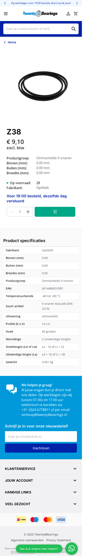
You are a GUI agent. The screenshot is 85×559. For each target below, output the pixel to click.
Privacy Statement (58, 540)
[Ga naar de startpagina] (40, 13)
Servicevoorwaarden (22, 551)
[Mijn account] (68, 13)
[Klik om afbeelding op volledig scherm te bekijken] (41, 85)
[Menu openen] (5, 13)
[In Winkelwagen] (55, 212)
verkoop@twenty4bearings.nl (44, 414)
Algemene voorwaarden (27, 540)
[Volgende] (77, 3)
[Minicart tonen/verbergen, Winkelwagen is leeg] (76, 13)
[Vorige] (5, 3)
